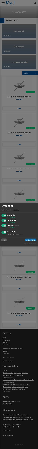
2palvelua (11, 217)
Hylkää (4, 240)
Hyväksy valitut (30, 240)
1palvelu (10, 227)
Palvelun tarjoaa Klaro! (30, 243)
